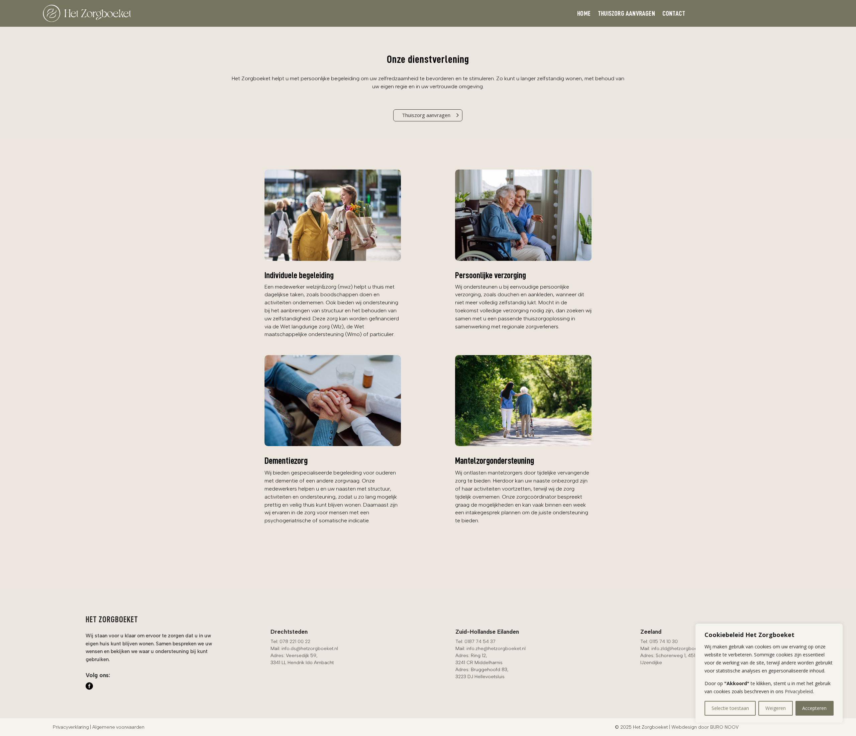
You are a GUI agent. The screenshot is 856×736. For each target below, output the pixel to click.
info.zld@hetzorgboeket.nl (680, 648)
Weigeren (775, 708)
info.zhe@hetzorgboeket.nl (496, 648)
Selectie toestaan (730, 708)
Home (584, 14)
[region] (769, 673)
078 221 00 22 (295, 641)
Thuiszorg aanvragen (626, 14)
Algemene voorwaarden (118, 727)
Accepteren (814, 708)
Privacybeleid (799, 691)
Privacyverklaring (71, 727)
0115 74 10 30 (663, 641)
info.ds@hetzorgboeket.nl (310, 648)
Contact (673, 14)
